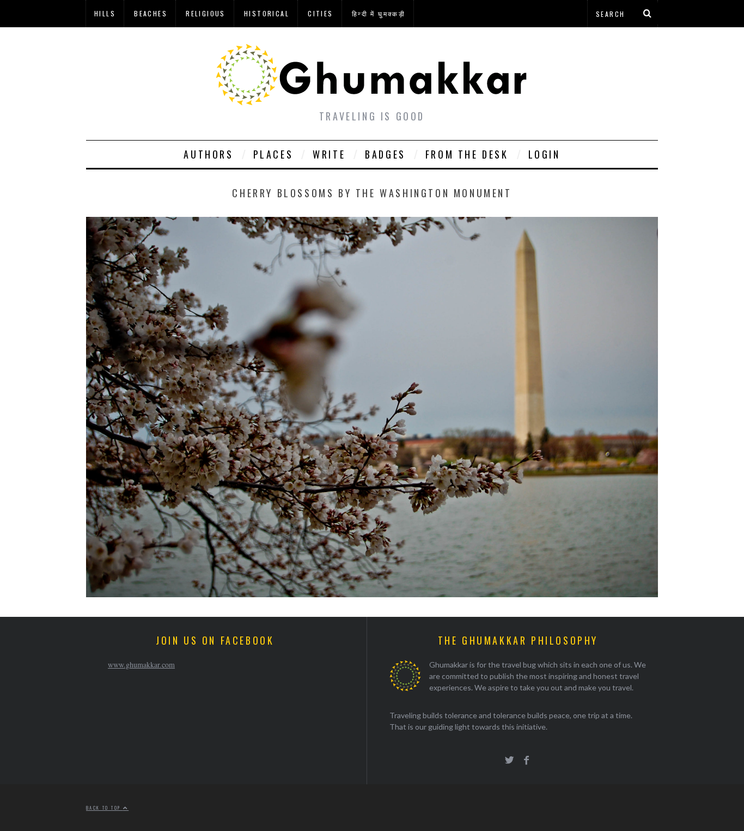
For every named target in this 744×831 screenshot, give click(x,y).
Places (273, 154)
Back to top (104, 807)
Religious (205, 13)
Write (329, 154)
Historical (266, 13)
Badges (385, 154)
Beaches (150, 13)
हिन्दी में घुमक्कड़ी (378, 13)
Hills (104, 13)
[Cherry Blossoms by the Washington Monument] (372, 594)
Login (544, 154)
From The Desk (467, 154)
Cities (320, 13)
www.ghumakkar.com (141, 664)
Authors (208, 154)
